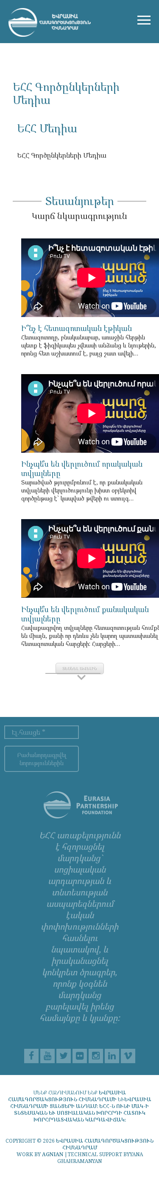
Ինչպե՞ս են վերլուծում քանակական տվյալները (85, 614)
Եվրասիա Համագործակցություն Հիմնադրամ (104, 1144)
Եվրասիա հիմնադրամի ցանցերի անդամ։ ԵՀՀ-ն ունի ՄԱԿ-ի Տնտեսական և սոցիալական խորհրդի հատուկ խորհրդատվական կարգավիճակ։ (80, 1109)
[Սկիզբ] (49, 21)
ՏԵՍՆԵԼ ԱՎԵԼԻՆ (79, 668)
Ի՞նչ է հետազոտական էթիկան (76, 328)
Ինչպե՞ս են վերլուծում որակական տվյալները (81, 468)
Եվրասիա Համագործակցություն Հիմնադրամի (67, 1096)
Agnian (52, 1154)
